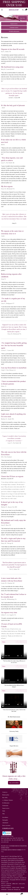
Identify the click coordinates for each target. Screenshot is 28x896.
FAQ (3, 813)
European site (17, 889)
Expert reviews (5, 808)
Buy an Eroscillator (14, 782)
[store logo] (14, 10)
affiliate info (15, 883)
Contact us (4, 792)
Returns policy (5, 795)
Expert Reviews (14, 746)
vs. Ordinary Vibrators (7, 800)
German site (10, 889)
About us (3, 883)
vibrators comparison (6, 887)
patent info (8, 883)
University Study (14, 731)
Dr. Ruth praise (5, 803)
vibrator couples (15, 887)
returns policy (22, 883)
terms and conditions (6, 885)
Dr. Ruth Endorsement (14, 717)
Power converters (6, 825)
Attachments (5, 822)
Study (3, 811)
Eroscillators (5, 817)
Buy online (5, 797)
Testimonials (5, 805)
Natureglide (5, 820)
